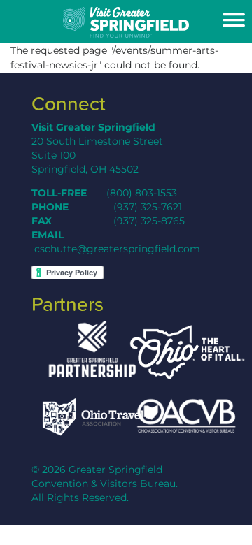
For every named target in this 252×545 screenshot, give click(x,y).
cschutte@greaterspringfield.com (117, 248)
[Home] (126, 22)
